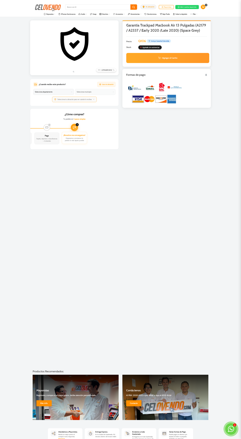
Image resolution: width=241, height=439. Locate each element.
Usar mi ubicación (108, 84)
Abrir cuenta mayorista (188, 7)
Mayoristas (167, 7)
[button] (148, 7)
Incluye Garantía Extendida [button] (160, 41)
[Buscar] (133, 7)
